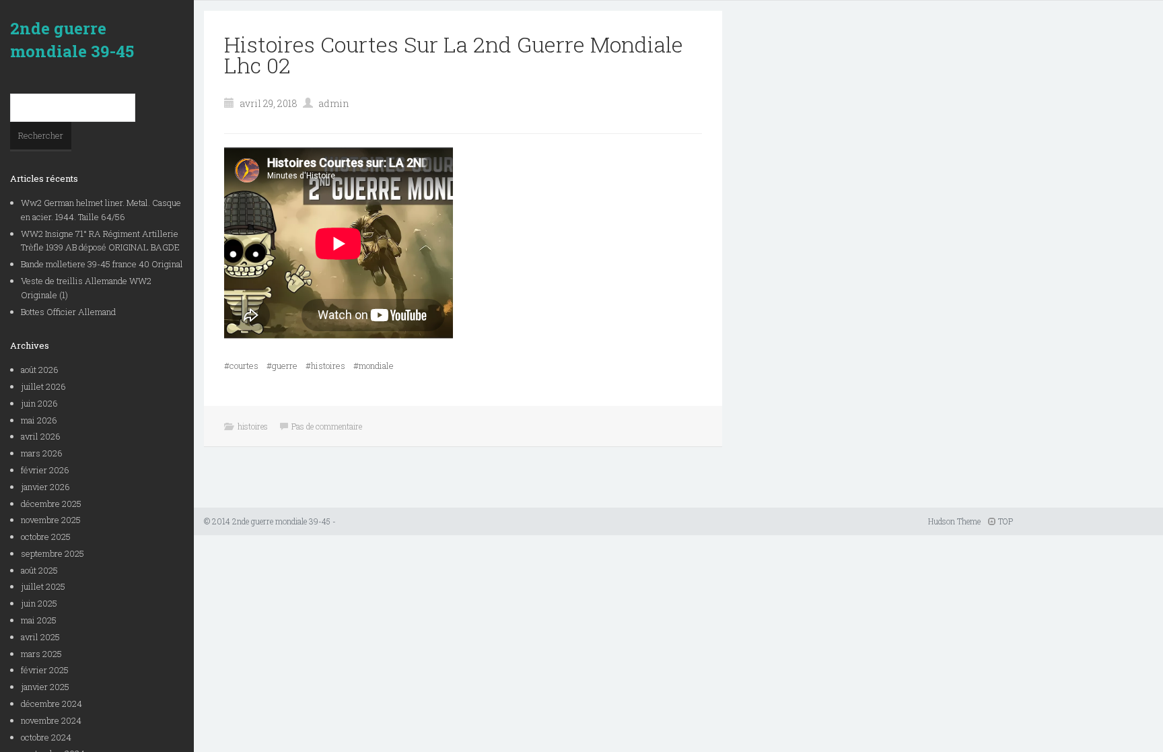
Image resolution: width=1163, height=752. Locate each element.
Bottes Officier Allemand (68, 312)
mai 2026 (39, 420)
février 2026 (45, 470)
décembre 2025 (51, 504)
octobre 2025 (46, 537)
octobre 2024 (46, 737)
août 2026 (40, 370)
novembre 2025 (51, 520)
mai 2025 (39, 620)
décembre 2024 (51, 703)
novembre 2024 (51, 720)
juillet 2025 (43, 586)
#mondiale (373, 366)
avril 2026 (41, 436)
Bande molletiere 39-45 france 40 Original (102, 264)
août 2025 (39, 570)
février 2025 (45, 670)
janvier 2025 (45, 687)
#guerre (282, 366)
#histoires (325, 366)
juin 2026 (39, 403)
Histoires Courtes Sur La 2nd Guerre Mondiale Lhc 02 (453, 54)
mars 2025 (41, 654)
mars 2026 (42, 453)
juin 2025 (39, 603)
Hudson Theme (954, 521)
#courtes (241, 366)
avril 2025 (40, 637)
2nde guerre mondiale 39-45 (72, 40)
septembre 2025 (52, 553)
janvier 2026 (45, 487)
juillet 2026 (43, 386)
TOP (1004, 521)
